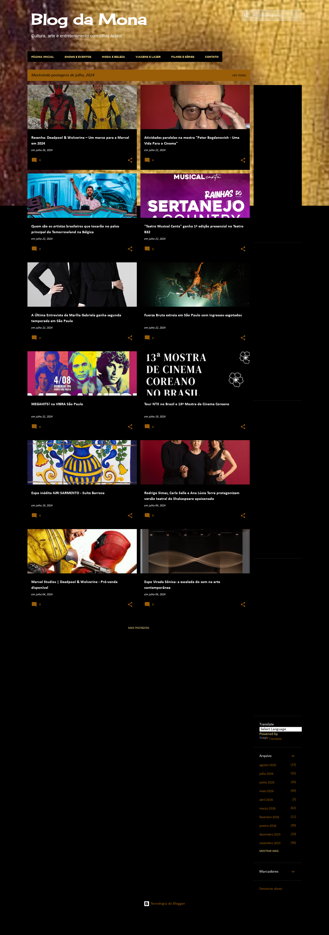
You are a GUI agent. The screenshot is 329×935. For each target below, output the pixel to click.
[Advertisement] (294, 163)
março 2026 (267, 808)
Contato (211, 57)
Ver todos (239, 75)
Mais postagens (138, 628)
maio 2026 (266, 791)
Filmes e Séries (182, 57)
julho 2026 (266, 774)
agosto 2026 (267, 765)
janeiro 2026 (267, 826)
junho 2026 (266, 782)
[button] (130, 160)
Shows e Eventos (78, 57)
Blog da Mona (89, 19)
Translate (275, 739)
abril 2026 (266, 800)
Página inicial (42, 57)
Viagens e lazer (148, 57)
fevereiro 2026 (269, 817)
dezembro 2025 (270, 834)
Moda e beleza (113, 57)
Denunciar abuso (270, 889)
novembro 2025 (270, 843)
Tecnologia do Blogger (167, 904)
